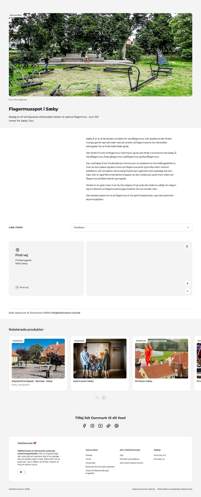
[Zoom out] (187, 291)
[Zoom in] (187, 283)
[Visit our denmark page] (84, 425)
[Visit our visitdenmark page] (100, 425)
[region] (139, 268)
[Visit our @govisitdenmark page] (108, 425)
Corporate (90, 463)
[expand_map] (187, 246)
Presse (89, 455)
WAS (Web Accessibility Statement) (174, 489)
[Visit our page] (92, 425)
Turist (88, 459)
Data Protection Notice (143, 489)
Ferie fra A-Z (160, 455)
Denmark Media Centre (131, 463)
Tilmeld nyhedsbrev (130, 459)
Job (121, 455)
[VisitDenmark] (27, 443)
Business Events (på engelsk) (100, 466)
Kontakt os (159, 459)
